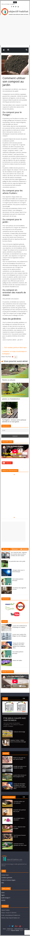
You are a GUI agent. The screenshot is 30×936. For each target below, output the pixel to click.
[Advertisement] (15, 30)
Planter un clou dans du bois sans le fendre (19, 758)
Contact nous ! (5, 875)
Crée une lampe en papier (8, 4)
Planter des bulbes (17, 660)
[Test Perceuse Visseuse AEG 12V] (7, 834)
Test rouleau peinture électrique (14, 347)
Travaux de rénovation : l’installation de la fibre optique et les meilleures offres (19, 645)
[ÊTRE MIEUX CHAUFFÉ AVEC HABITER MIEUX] (15, 702)
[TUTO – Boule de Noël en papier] (7, 826)
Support (26, 928)
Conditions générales (6, 877)
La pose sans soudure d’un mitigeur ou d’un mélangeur (19, 635)
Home (4, 928)
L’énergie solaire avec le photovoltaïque (18, 570)
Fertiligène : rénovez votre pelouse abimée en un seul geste (14, 421)
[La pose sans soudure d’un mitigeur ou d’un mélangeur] (6, 633)
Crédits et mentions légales (8, 880)
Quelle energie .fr (5, 897)
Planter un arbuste (8, 380)
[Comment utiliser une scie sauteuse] (7, 800)
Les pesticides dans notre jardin (17, 561)
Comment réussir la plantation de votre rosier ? (20, 845)
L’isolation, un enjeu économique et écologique (14, 352)
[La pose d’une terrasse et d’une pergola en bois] (7, 774)
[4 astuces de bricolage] (7, 731)
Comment (25, 549)
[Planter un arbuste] (15, 365)
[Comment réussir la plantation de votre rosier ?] (7, 843)
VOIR (24, 698)
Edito (2, 882)
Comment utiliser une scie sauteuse (19, 802)
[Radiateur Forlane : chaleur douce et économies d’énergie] (5, 739)
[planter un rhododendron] (15, 384)
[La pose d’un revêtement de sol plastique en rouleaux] (6, 625)
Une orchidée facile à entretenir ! (18, 819)
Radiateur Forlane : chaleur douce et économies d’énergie (18, 741)
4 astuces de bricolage (19, 732)
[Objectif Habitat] (3, 50)
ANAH (2, 892)
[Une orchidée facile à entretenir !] (7, 817)
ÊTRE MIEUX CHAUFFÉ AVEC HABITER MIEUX (14, 719)
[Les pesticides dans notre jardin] (5, 560)
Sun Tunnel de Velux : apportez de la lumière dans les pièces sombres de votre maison (19, 554)
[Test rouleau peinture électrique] (6, 578)
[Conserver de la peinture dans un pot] (7, 809)
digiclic (3, 895)
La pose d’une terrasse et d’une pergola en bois (19, 775)
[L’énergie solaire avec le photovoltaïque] (6, 569)
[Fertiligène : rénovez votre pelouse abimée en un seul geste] (9, 403)
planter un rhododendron (11, 399)
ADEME (3, 900)
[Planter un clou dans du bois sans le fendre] (7, 757)
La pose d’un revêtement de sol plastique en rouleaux (19, 626)
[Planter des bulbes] (7, 659)
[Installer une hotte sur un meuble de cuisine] (7, 765)
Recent (16, 549)
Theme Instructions (18, 928)
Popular (7, 549)
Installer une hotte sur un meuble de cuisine (19, 767)
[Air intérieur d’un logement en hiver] (7, 586)
